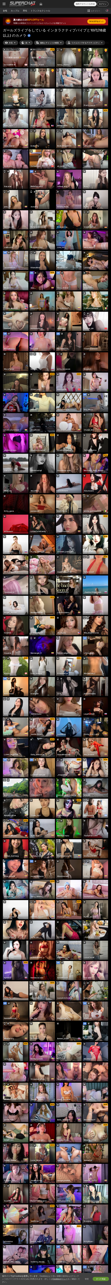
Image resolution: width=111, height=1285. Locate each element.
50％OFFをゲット (96, 21)
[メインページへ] (22, 4)
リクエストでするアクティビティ (86, 43)
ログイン (103, 4)
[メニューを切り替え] (4, 4)
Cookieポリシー (60, 1279)
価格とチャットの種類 (49, 43)
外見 (11, 43)
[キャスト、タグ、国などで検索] (107, 11)
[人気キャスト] (41, 4)
